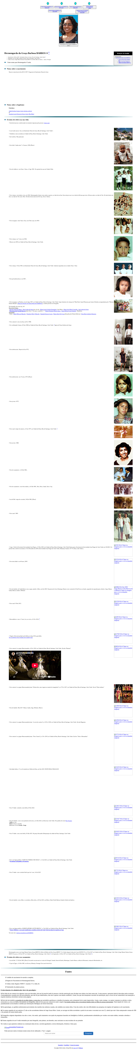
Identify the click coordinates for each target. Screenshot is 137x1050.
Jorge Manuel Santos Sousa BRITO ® (123, 57)
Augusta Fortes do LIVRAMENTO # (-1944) (89, 7)
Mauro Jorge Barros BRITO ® (124, 61)
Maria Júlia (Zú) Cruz (58, 314)
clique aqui (47, 123)
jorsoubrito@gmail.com (16, 1027)
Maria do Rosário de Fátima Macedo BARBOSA (30, 303)
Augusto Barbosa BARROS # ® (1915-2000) (55, 11)
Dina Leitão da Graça (28, 309)
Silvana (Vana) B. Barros (16, 309)
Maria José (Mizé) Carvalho (71, 309)
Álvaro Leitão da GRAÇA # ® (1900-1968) (75, 7)
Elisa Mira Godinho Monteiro (88, 314)
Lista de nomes (74, 1045)
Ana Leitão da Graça (83, 309)
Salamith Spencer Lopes (46, 314)
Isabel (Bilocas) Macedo (19, 314)
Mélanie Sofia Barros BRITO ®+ (125, 62)
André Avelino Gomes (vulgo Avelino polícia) (20, 111)
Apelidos (66, 1045)
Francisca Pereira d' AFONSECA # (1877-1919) (61, 7)
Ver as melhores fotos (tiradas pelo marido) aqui (21, 637)
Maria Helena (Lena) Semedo (68, 311)
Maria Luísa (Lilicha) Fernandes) (48, 309)
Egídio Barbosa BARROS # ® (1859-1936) (47, 7)
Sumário (60, 1045)
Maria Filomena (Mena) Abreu (53, 311)
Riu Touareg (69, 820)
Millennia (81, 1048)
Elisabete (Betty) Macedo (33, 314)
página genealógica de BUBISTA (25, 933)
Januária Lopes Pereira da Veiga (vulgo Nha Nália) (21, 114)
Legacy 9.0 (75, 1048)
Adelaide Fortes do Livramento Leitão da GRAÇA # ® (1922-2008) (82, 11)
